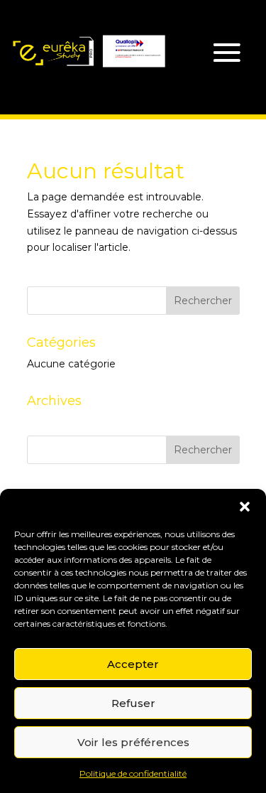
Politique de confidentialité (133, 773)
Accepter (133, 664)
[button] (245, 507)
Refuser (133, 703)
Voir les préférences (133, 742)
